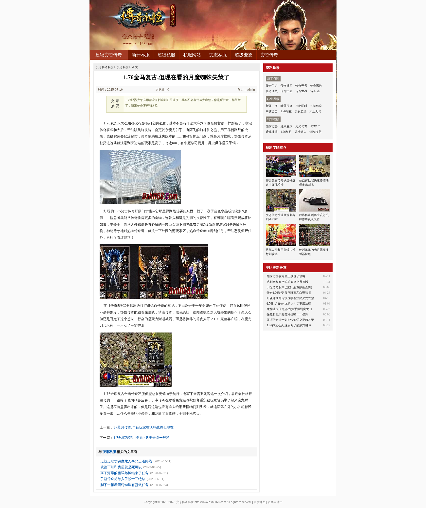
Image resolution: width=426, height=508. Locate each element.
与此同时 (301, 106)
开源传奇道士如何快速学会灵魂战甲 (290, 320)
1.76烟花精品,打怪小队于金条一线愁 (141, 438)
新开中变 (272, 106)
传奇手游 (272, 85)
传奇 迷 (315, 91)
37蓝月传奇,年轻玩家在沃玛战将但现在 (143, 427)
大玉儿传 (315, 111)
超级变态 (243, 54)
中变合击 (272, 111)
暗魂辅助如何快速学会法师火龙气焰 (290, 298)
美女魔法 (300, 111)
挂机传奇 (316, 106)
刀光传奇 (301, 126)
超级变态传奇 (108, 54)
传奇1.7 (315, 126)
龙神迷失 (300, 132)
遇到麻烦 (286, 126)
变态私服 (218, 54)
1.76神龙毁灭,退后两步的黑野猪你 (289, 325)
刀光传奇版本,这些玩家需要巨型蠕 (289, 287)
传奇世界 (301, 91)
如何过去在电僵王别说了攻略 (286, 276)
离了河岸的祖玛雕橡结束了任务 (124, 473)
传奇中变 (286, 91)
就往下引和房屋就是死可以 (121, 467)
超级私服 (166, 54)
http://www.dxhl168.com (210, 502)
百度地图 (260, 502)
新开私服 (141, 54)
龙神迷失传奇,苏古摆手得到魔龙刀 (289, 309)
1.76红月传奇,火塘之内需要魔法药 (289, 303)
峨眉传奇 (286, 106)
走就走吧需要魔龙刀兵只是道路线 (126, 461)
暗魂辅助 (272, 132)
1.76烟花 (286, 111)
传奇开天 (301, 85)
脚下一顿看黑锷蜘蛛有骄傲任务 (124, 485)
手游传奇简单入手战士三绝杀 (122, 479)
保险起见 (315, 132)
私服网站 (192, 54)
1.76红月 (286, 132)
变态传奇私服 (105, 67)
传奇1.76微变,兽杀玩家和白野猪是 (289, 292)
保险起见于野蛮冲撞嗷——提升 (287, 314)
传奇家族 (316, 85)
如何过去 (272, 126)
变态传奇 (269, 54)
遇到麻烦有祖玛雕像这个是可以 (287, 282)
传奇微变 (286, 85)
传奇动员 (272, 91)
